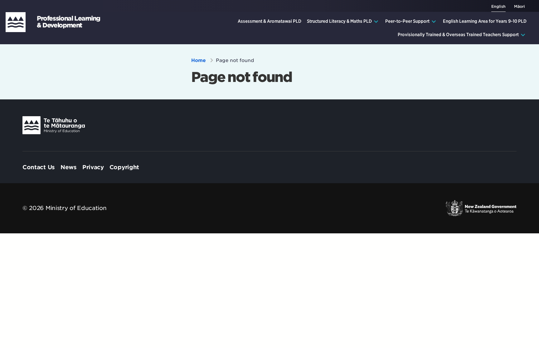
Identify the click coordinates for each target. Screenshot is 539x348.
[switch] (515, 6)
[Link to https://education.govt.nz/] (53, 125)
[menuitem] (269, 21)
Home (199, 60)
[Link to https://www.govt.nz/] (481, 208)
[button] (343, 21)
